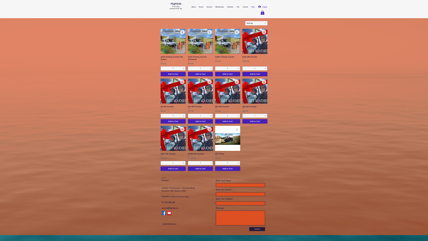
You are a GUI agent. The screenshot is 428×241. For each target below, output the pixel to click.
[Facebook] (164, 213)
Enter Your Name (223, 181)
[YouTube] (169, 213)
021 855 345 (170, 202)
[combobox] (256, 23)
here (187, 196)
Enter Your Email (223, 190)
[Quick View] (173, 41)
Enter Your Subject (224, 199)
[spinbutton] (173, 68)
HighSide (176, 3)
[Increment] (183, 68)
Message (220, 208)
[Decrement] (162, 68)
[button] (262, 12)
